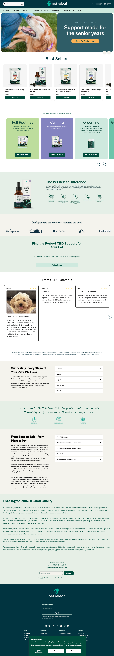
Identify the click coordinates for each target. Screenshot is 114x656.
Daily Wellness (61, 391)
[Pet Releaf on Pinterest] (68, 626)
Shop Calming (57, 154)
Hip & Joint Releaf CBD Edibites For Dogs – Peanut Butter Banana (65, 90)
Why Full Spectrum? (62, 437)
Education (55, 10)
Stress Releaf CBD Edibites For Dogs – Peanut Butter (91, 90)
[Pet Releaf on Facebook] (46, 626)
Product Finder (68, 10)
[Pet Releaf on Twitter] (49, 626)
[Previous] (104, 52)
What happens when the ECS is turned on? (69, 443)
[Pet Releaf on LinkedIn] (57, 626)
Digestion (59, 380)
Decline (73, 651)
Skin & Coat (60, 385)
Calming (16, 10)
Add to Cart (15, 97)
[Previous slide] (99, 163)
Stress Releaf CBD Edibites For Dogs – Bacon (14, 90)
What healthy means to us (64, 454)
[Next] (109, 52)
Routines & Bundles (41, 10)
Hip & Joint (26, 10)
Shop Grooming (91, 154)
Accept (56, 651)
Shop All (6, 10)
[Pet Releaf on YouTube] (61, 626)
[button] (110, 317)
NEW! (79, 10)
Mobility (59, 374)
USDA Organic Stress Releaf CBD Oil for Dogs (40, 90)
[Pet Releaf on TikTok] (64, 626)
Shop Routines (23, 154)
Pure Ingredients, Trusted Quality (66, 459)
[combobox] (13, 4)
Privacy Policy (78, 645)
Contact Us (81, 633)
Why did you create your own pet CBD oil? (69, 448)
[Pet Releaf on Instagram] (53, 626)
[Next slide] (105, 163)
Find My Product (57, 265)
